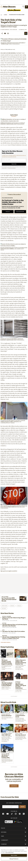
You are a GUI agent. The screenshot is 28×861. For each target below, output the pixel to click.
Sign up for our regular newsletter (9, 571)
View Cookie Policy (9, 852)
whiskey (12, 605)
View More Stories (5, 642)
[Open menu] (26, 6)
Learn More (14, 785)
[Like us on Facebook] (3, 814)
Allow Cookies (14, 855)
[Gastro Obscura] (14, 10)
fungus (19, 605)
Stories (5, 14)
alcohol (4, 608)
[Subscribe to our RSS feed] (24, 814)
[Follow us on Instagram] (16, 814)
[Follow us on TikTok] (12, 814)
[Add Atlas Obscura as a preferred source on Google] (25, 33)
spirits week (5, 605)
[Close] (26, 848)
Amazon (8, 211)
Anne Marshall (5, 29)
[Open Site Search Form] (23, 6)
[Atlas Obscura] (8, 6)
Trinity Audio (7, 49)
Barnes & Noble (20, 211)
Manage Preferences (14, 858)
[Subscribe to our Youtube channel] (7, 814)
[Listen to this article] (8, 33)
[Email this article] (5, 33)
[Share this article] (2, 33)
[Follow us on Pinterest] (20, 814)
